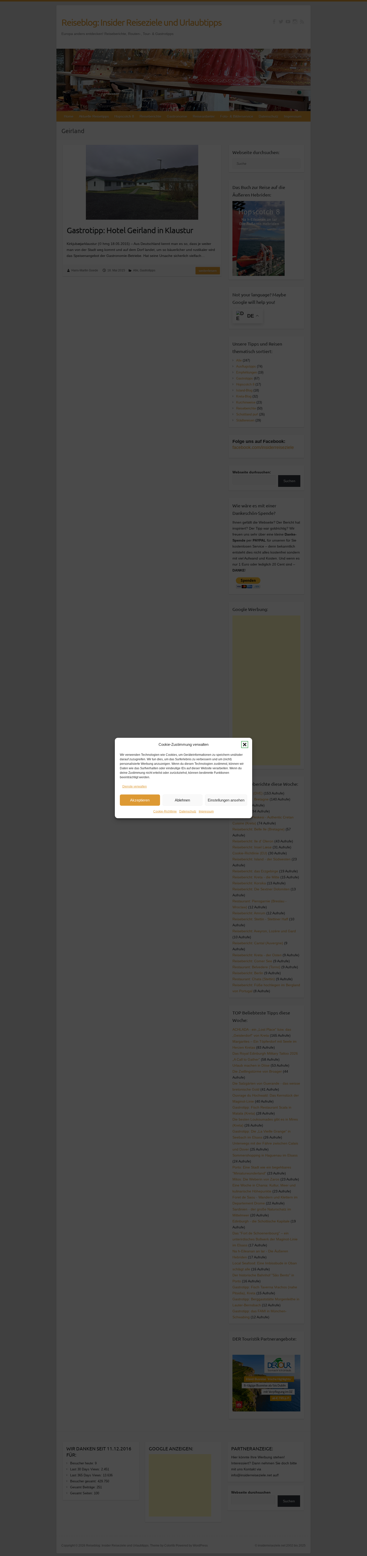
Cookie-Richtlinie (165, 811)
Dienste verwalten (134, 786)
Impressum (206, 811)
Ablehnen (182, 800)
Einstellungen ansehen (226, 800)
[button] (244, 744)
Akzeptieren (140, 800)
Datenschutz (187, 811)
